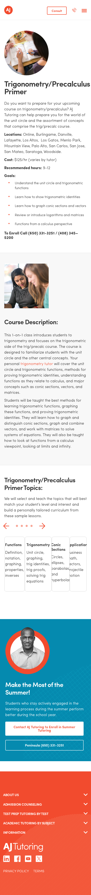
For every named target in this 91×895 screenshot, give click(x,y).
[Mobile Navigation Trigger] (84, 10)
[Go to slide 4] (31, 526)
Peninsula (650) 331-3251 (44, 745)
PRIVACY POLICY (16, 871)
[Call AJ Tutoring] (74, 10)
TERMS (38, 871)
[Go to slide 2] (22, 526)
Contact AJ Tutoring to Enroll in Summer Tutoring (44, 728)
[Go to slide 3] (27, 526)
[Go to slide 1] (17, 526)
